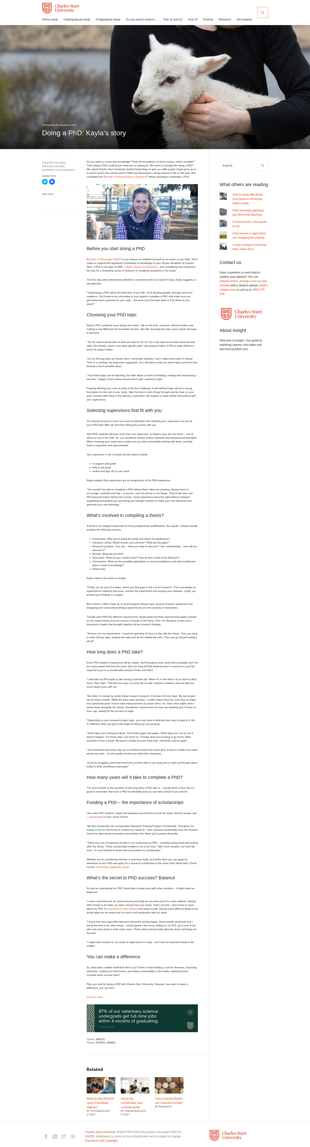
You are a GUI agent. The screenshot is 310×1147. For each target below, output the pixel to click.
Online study (50, 19)
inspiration (51, 162)
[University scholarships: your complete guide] (135, 1085)
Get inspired (244, 19)
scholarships (96, 816)
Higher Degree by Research (141, 266)
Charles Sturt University (100, 1132)
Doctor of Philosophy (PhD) (104, 259)
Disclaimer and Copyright (101, 1140)
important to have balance (123, 908)
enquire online (229, 281)
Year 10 (193, 19)
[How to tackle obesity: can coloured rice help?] (169, 1085)
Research (225, 19)
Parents (208, 19)
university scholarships (59, 169)
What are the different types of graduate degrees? (100, 1103)
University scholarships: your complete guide (132, 1103)
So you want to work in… (142, 19)
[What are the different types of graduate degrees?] (101, 1085)
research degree (54, 166)
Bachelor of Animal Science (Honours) (125, 176)
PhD (63, 162)
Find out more (95, 997)
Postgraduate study (108, 19)
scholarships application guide (112, 866)
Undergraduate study (77, 19)
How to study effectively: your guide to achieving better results (247, 199)
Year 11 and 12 (172, 19)
